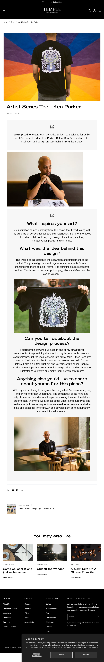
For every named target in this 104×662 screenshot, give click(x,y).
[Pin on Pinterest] (17, 490)
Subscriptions (51, 609)
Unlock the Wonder (50, 569)
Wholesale (7, 618)
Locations (7, 613)
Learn (48, 631)
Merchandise (51, 618)
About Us (6, 604)
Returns (27, 609)
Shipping (27, 604)
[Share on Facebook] (13, 490)
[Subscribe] (98, 616)
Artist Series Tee (59, 134)
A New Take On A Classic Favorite (83, 571)
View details (8, 577)
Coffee (48, 604)
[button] (4, 10)
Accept (61, 655)
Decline (86, 655)
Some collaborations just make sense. (17, 571)
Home (5, 22)
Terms (26, 618)
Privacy (27, 613)
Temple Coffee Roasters (19, 647)
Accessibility (29, 622)
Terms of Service (92, 623)
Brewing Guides (9, 627)
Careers (6, 622)
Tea (47, 613)
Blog (12, 22)
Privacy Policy (92, 647)
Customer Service (10, 609)
